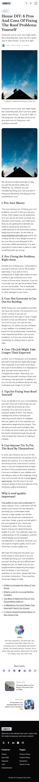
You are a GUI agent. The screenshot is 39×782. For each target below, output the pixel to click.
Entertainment (7, 768)
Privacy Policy (25, 754)
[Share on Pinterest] (14, 671)
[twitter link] (4, 743)
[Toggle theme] (31, 3)
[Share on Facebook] (9, 671)
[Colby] (3, 45)
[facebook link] (8, 743)
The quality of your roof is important (17, 503)
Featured (5, 761)
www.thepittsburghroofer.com (15, 235)
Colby (8, 45)
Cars (3, 764)
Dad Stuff (5, 757)
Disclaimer (23, 761)
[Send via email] (30, 671)
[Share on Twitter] (4, 671)
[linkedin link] (13, 743)
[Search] (26, 3)
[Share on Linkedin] (24, 671)
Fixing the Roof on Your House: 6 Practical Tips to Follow (25, 687)
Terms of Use (25, 764)
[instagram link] (18, 743)
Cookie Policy (25, 757)
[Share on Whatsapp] (19, 671)
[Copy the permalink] (35, 671)
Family (4, 754)
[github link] (23, 743)
